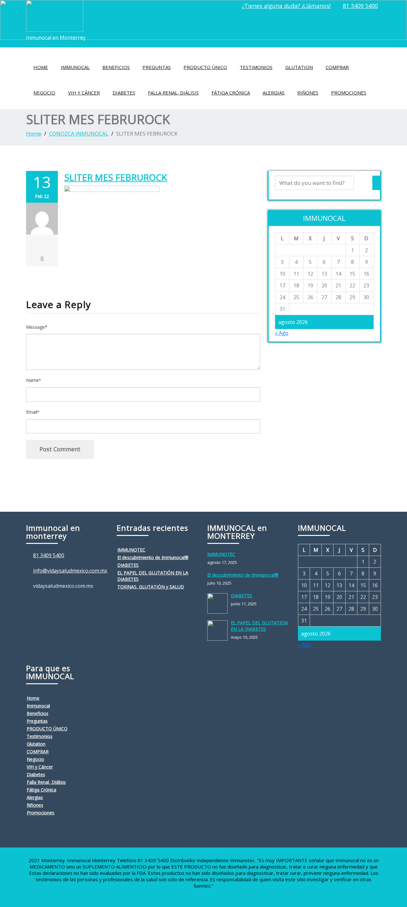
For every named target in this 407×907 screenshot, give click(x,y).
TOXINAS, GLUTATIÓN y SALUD (150, 587)
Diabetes (124, 92)
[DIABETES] (219, 603)
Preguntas (156, 67)
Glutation (299, 67)
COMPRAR (337, 67)
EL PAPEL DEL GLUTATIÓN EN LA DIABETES (259, 626)
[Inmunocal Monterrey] (54, 14)
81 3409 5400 (360, 6)
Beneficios (116, 67)
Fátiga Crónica (230, 92)
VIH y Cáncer (84, 92)
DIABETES (128, 565)
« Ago (281, 332)
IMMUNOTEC (131, 550)
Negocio (44, 92)
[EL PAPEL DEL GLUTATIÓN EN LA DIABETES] (219, 630)
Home (40, 67)
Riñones (307, 92)
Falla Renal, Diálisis (173, 92)
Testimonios (256, 67)
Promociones (348, 92)
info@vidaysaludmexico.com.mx (70, 570)
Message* (36, 327)
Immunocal (75, 67)
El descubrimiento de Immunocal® (153, 557)
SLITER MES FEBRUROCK (115, 177)
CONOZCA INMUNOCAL (78, 133)
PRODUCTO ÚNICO (205, 67)
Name (33, 380)
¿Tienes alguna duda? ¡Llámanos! (286, 6)
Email (32, 412)
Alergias (274, 92)
